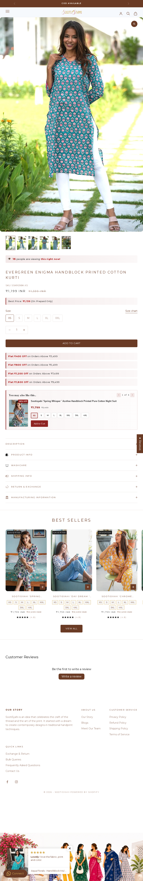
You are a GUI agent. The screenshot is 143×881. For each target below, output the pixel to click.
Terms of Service (119, 734)
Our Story (87, 717)
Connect (18, 873)
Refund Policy (117, 722)
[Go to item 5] (55, 243)
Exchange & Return (17, 753)
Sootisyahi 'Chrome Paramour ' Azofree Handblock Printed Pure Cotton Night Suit (117, 596)
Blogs (84, 722)
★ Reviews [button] (140, 443)
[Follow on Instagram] (16, 782)
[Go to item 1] (10, 243)
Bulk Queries (13, 759)
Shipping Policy (118, 728)
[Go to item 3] (33, 243)
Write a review (71, 676)
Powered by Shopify (84, 792)
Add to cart (71, 343)
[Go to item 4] (44, 243)
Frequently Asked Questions (23, 765)
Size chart (131, 310)
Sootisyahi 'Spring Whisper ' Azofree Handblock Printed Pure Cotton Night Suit (26, 596)
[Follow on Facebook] (7, 782)
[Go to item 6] (66, 242)
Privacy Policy (117, 717)
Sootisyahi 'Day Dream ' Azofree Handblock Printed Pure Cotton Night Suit (71, 596)
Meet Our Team (91, 728)
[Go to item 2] (22, 243)
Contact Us (12, 771)
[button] (69, 848)
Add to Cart (39, 423)
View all (71, 628)
